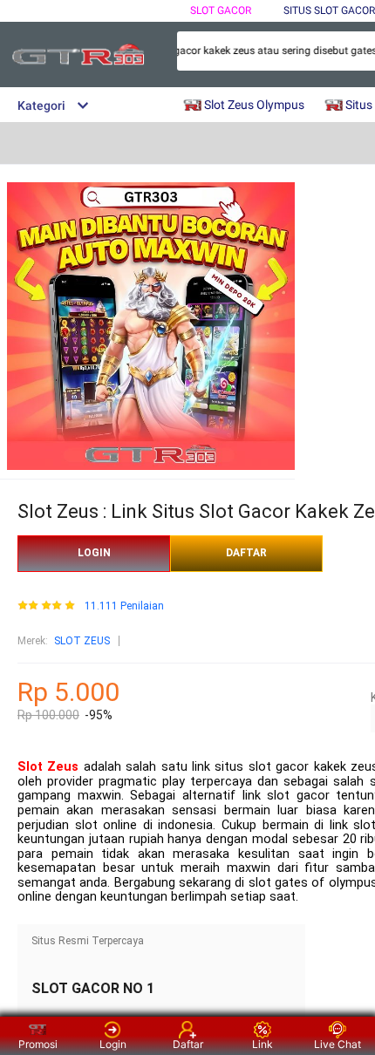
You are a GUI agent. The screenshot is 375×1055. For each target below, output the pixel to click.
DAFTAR (246, 553)
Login (112, 1044)
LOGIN (94, 553)
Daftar (188, 1044)
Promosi (38, 1044)
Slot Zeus (47, 766)
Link (262, 1044)
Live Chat (337, 1044)
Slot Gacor (220, 10)
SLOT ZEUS (82, 641)
